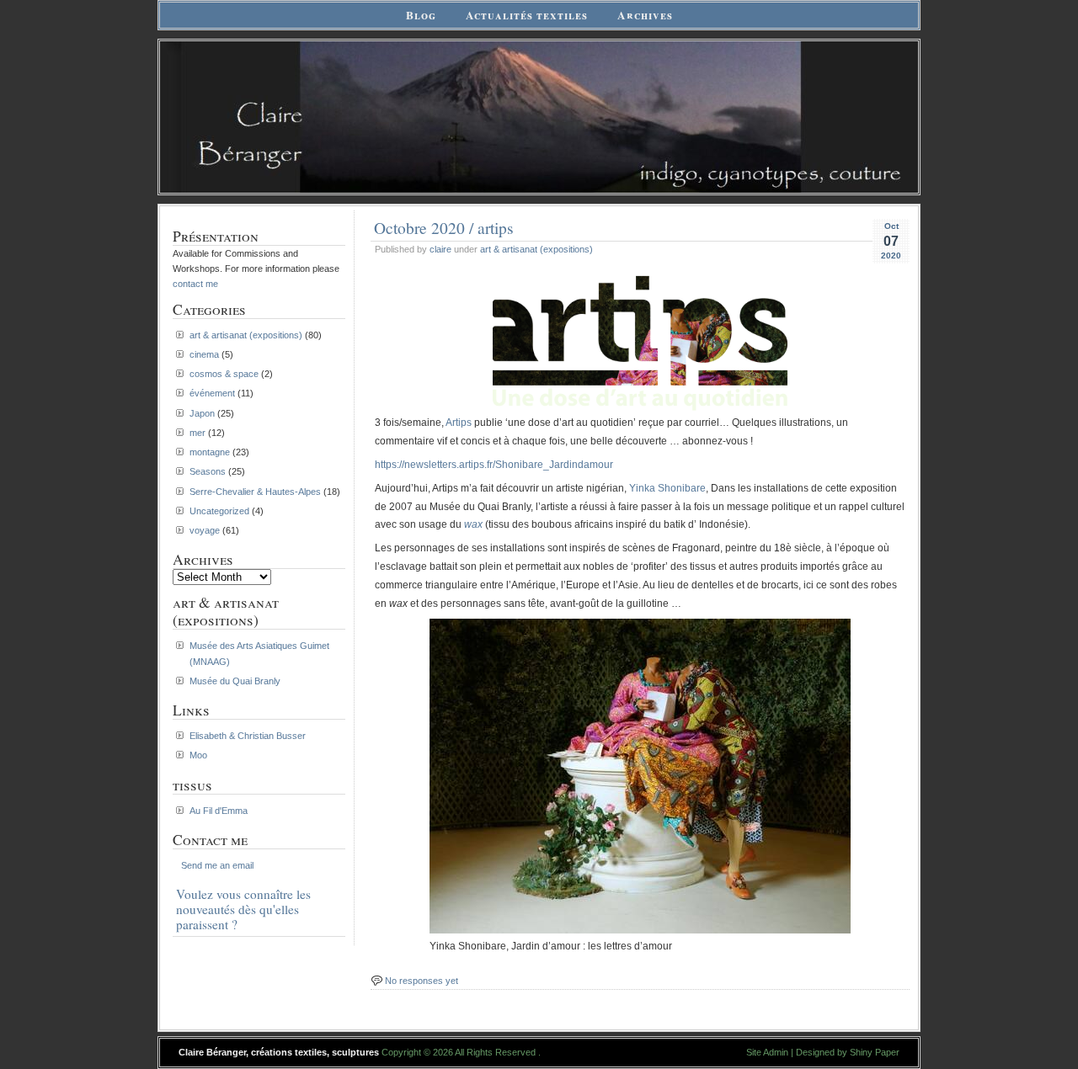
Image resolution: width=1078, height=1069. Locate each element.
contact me (195, 284)
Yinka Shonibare (667, 488)
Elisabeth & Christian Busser (247, 736)
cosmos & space (224, 374)
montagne (209, 452)
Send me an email (217, 865)
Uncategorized (219, 511)
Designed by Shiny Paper (847, 1052)
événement (212, 393)
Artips (459, 422)
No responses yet (421, 981)
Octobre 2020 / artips (444, 227)
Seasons (207, 471)
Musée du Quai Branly (234, 681)
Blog (421, 15)
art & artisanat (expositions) (536, 249)
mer (197, 433)
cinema (204, 354)
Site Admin (767, 1052)
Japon (202, 413)
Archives (645, 15)
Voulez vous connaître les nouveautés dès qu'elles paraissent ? (243, 909)
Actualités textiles (527, 15)
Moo (198, 755)
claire (440, 249)
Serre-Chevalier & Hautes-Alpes (255, 492)
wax (473, 524)
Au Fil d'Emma (218, 811)
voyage (204, 530)
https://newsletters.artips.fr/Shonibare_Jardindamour (494, 465)
